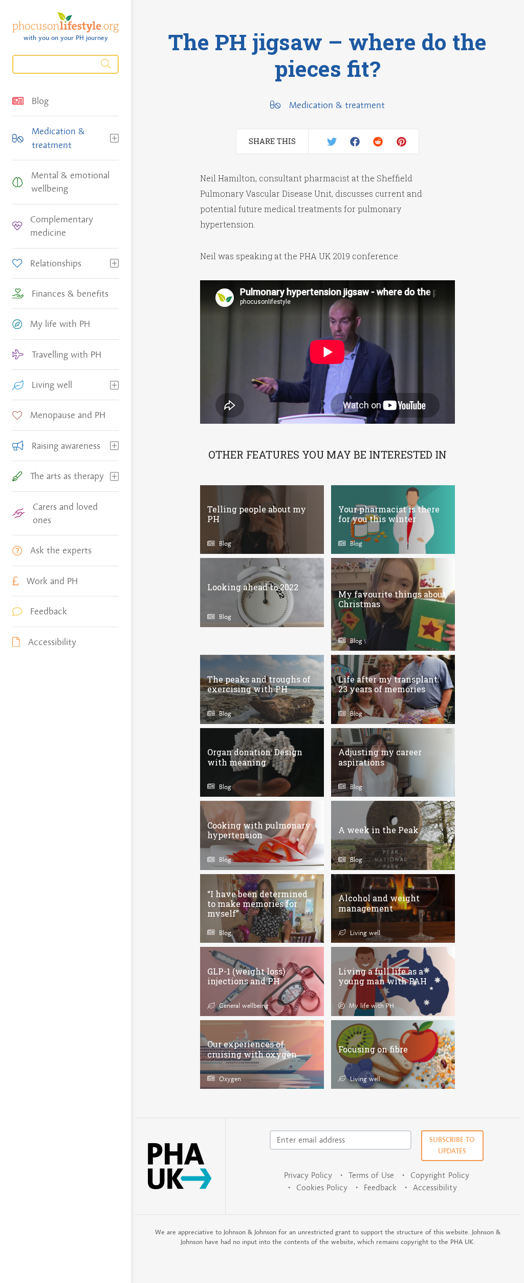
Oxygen (229, 1078)
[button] (114, 138)
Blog (224, 543)
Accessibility (435, 1187)
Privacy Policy (308, 1175)
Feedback (380, 1187)
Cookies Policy (321, 1187)
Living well (364, 932)
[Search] (65, 64)
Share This (272, 141)
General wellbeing (242, 1005)
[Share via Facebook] (355, 142)
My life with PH (370, 1005)
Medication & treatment (336, 105)
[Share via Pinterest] (401, 142)
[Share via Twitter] (332, 142)
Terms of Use (371, 1175)
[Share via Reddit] (378, 142)
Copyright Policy (439, 1175)
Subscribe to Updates (452, 1145)
